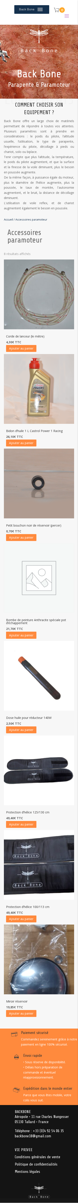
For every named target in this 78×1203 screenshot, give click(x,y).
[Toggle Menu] (40, 9)
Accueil (8, 219)
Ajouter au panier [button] (21, 348)
